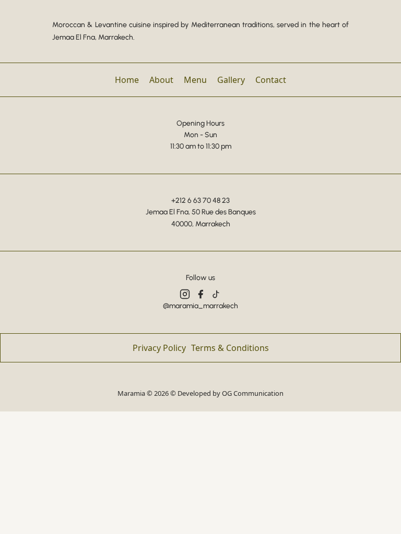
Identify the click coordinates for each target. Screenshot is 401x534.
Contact (270, 80)
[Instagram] (185, 294)
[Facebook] (200, 294)
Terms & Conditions (230, 348)
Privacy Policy (159, 348)
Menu (195, 80)
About (161, 80)
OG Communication (253, 393)
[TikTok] (216, 294)
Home (127, 80)
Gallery (231, 80)
